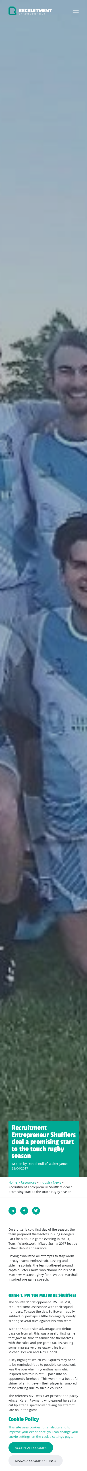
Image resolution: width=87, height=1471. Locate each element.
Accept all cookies (31, 1448)
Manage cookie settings (35, 1461)
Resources (28, 1182)
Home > (14, 1182)
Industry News (50, 1182)
